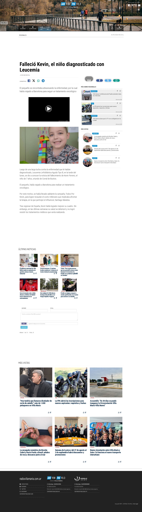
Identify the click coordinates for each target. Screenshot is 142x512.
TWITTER (24, 489)
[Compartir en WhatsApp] (38, 81)
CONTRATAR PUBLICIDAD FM (80, 491)
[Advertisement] (71, 49)
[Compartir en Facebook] (29, 81)
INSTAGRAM (24, 491)
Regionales (23, 35)
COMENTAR (24, 327)
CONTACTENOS (24, 484)
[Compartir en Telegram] (43, 81)
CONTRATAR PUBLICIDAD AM (53, 491)
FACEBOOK (23, 486)
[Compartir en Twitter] (33, 81)
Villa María (4, 23)
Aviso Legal (135, 504)
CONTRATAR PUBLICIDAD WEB (26, 494)
